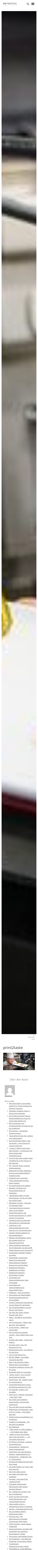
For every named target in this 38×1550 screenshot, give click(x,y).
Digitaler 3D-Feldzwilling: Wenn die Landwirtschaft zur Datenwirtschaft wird (20, 1240)
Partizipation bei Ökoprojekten (20, 1295)
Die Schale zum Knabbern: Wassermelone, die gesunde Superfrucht (19, 1402)
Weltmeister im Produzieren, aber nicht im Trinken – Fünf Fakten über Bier (21, 1412)
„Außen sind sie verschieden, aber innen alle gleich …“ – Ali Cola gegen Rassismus (19, 1436)
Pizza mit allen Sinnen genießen (20, 1407)
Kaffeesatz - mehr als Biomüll (19, 1293)
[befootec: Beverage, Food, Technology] (10, 4)
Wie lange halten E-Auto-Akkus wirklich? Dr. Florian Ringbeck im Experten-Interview (20, 1106)
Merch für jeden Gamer (17, 1472)
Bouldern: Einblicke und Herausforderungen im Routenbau (17, 1190)
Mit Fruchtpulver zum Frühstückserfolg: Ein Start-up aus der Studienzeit (21, 1125)
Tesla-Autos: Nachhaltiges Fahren (21, 1536)
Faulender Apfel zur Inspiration (20, 1372)
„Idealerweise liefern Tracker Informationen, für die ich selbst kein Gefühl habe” (20, 1198)
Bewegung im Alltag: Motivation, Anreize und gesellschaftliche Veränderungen (20, 1173)
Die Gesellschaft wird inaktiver (20, 1186)
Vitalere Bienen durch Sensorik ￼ (21, 1250)
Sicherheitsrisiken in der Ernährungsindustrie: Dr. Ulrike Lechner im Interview (20, 1215)
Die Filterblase (14, 1427)
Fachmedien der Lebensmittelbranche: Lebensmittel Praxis (16, 1287)
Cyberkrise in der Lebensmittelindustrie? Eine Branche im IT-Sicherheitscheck (20, 1227)
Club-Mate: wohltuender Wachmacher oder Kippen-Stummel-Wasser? (18, 1486)
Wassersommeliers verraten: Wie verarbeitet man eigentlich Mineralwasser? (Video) (20, 1531)
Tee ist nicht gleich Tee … (18, 1355)
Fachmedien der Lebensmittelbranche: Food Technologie (18, 1280)
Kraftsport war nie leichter (18, 1178)
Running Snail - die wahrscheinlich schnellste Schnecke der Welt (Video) (18, 1519)
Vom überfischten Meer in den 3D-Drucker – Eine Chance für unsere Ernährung (20, 1143)
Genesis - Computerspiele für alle (21, 1509)
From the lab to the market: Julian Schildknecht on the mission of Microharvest (21, 1160)
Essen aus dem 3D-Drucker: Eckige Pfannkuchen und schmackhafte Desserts (18, 1499)
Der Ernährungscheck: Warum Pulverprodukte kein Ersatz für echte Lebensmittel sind (20, 1118)
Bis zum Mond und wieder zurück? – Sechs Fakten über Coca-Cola (21, 1334)
